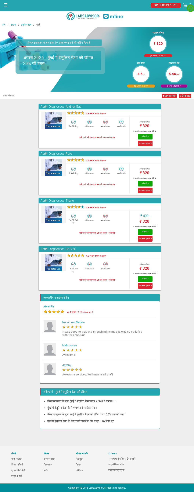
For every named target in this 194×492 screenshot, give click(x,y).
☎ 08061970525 (166, 5)
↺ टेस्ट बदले (185, 95)
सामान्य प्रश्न (49, 459)
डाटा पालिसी (16, 459)
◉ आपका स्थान (169, 95)
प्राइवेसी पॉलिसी (18, 470)
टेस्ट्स (13, 25)
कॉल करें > (145, 136)
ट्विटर (78, 464)
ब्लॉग (46, 470)
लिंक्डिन (79, 470)
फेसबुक (79, 459)
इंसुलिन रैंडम (26, 25)
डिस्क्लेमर (48, 464)
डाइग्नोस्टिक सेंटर (116, 464)
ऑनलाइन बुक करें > (145, 143)
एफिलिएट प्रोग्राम (116, 470)
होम (3, 25)
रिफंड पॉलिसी (17, 464)
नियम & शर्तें (16, 476)
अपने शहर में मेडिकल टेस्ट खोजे (121, 458)
